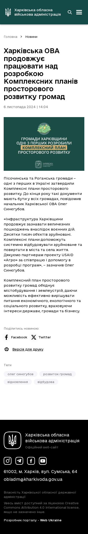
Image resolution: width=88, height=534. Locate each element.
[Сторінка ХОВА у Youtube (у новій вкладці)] (43, 461)
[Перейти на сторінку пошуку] (69, 12)
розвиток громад (57, 374)
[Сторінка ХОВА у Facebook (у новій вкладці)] (31, 461)
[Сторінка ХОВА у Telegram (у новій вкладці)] (19, 461)
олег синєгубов (20, 374)
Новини (31, 36)
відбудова (46, 381)
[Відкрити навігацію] (79, 12)
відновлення (18, 381)
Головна (10, 36)
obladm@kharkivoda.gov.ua (33, 479)
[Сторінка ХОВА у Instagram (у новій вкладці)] (7, 461)
